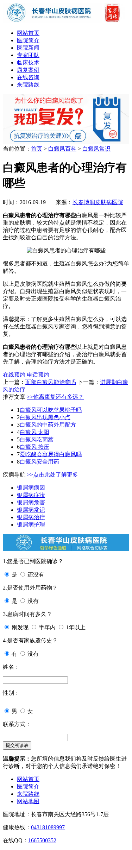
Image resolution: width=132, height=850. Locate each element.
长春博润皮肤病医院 (98, 202)
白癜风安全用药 (39, 462)
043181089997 (48, 827)
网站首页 (28, 33)
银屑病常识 (31, 510)
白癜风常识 (96, 149)
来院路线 (28, 85)
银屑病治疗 (31, 517)
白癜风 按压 (34, 447)
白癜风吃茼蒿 (37, 439)
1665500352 (42, 840)
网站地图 (28, 801)
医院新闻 (28, 48)
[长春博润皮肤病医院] (66, 21)
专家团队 (28, 55)
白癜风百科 (62, 149)
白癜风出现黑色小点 (45, 417)
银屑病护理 (31, 525)
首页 (36, 149)
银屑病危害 (31, 502)
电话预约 (38, 375)
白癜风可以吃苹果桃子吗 (51, 410)
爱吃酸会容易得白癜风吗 (51, 454)
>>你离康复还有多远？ (55, 397)
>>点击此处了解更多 (52, 475)
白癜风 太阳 (34, 432)
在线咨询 (28, 77)
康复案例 (28, 70)
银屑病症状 (31, 495)
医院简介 (28, 40)
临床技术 (28, 62)
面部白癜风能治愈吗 (50, 382)
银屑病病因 (31, 488)
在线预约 (14, 375)
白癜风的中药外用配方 (48, 425)
